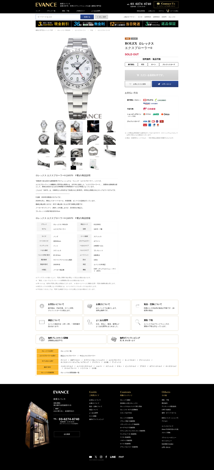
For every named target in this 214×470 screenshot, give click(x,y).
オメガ (140, 17)
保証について (93, 409)
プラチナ (143, 366)
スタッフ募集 (166, 432)
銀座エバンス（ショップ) (170, 418)
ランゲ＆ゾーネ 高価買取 (128, 434)
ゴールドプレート (70, 368)
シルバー (99, 366)
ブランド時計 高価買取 (127, 421)
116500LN (147, 17)
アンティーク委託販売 (169, 406)
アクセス (165, 421)
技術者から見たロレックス (129, 403)
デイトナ (64, 360)
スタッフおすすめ (126, 413)
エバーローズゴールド (84, 366)
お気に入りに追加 (139, 84)
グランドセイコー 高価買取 (129, 447)
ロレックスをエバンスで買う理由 (131, 406)
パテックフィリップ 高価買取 (129, 424)
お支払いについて (95, 400)
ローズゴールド (171, 366)
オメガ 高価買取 (125, 443)
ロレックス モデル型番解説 (129, 409)
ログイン (161, 11)
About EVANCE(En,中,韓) (170, 429)
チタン (119, 366)
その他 (106, 362)
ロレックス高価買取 (126, 418)
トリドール (84, 368)
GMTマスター (75, 360)
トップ (38, 11)
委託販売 (165, 403)
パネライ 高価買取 (126, 440)
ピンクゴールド (130, 366)
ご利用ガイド (80, 11)
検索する (87, 17)
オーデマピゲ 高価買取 (127, 427)
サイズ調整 (92, 416)
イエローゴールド (67, 366)
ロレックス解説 (125, 400)
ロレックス (172, 17)
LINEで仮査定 (166, 409)
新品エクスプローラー (68, 356)
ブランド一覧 (51, 11)
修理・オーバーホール (169, 413)
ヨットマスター (130, 360)
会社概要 (67, 434)
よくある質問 (95, 11)
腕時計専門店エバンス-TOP (44, 30)
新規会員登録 (141, 11)
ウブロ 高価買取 (125, 437)
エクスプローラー (80, 30)
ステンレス (109, 366)
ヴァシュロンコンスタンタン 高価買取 (132, 431)
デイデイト (96, 362)
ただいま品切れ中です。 (153, 75)
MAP (56, 408)
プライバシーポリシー (169, 437)
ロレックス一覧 (66, 351)
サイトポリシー (167, 441)
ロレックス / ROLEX (63, 30)
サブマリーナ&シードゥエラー (94, 360)
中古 (91, 30)
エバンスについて (167, 426)
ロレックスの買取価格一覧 (70, 372)
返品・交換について (95, 406)
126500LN (156, 17)
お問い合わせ (166, 84)
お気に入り (151, 11)
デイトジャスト (144, 360)
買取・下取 (65, 11)
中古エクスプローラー (87, 356)
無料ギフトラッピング (96, 419)
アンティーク (116, 362)
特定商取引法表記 (167, 444)
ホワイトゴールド (156, 366)
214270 (164, 17)
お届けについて (94, 403)
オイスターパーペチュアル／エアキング (75, 362)
